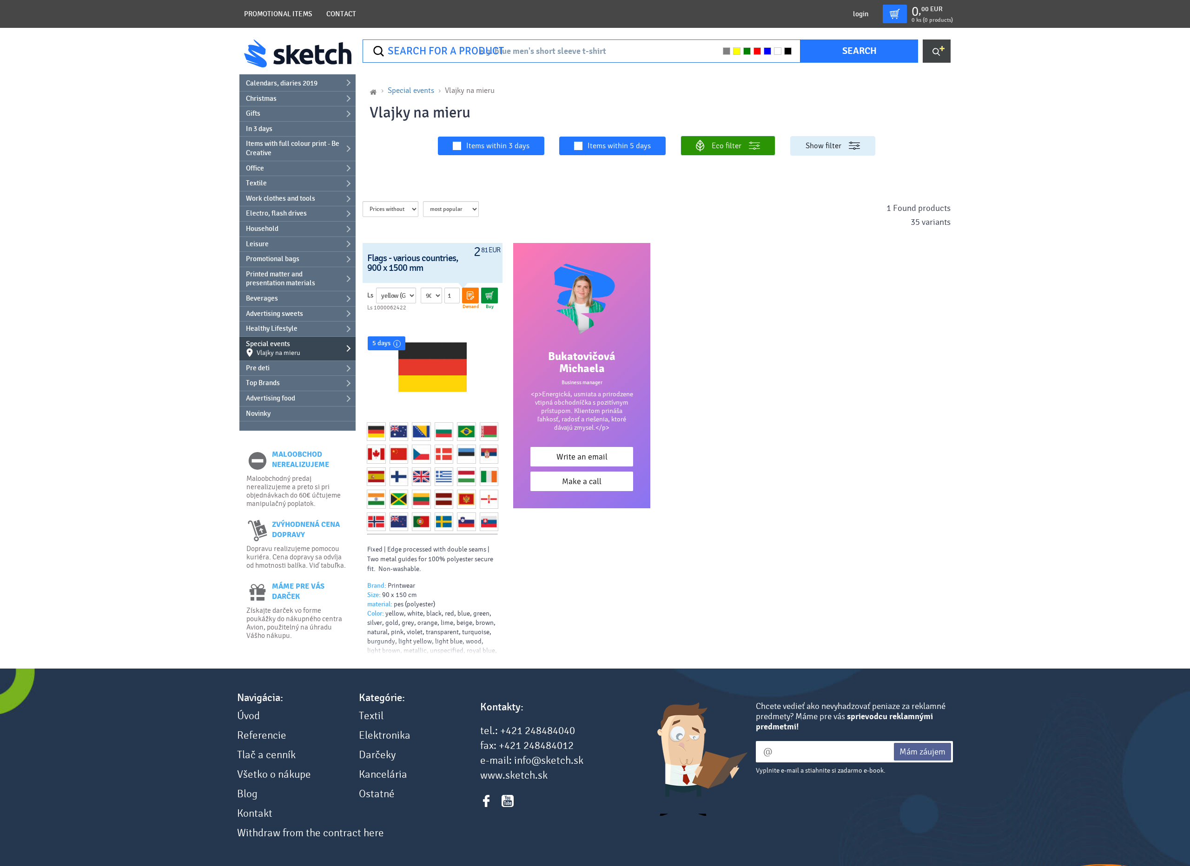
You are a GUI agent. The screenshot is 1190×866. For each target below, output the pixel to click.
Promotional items (278, 14)
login (860, 14)
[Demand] (470, 295)
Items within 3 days (497, 145)
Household (262, 228)
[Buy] (489, 295)
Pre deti (258, 368)
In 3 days (259, 129)
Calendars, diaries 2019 (281, 83)
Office (255, 168)
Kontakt (254, 813)
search (859, 51)
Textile (256, 183)
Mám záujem (922, 752)
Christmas (261, 98)
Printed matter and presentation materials (280, 279)
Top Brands (263, 383)
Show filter (823, 145)
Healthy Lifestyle (272, 328)
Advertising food (270, 398)
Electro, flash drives (276, 213)
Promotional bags (272, 259)
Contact (341, 14)
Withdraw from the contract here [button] (310, 833)
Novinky (258, 413)
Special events (273, 348)
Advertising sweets (274, 313)
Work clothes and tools (280, 198)
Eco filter (726, 145)
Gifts (253, 113)
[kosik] (895, 14)
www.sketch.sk (514, 775)
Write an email (582, 457)
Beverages (262, 298)
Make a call (582, 481)
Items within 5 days (619, 145)
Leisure (257, 244)
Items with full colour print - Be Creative (292, 148)
